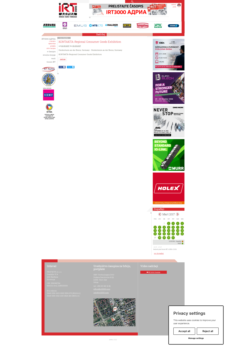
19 (182, 231)
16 (169, 231)
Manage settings (196, 338)
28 (160, 238)
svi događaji (159, 253)
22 (164, 234)
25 (178, 234)
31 (173, 238)
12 (182, 227)
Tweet (69, 67)
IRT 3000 (68, 11)
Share (61, 67)
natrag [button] (62, 59)
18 (178, 231)
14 (160, 231)
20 (155, 234)
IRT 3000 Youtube (154, 272)
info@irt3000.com (101, 292)
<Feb (160, 214)
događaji (65, 38)
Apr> (177, 214)
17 (173, 231)
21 (160, 234)
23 (169, 234)
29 (164, 238)
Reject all (207, 331)
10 (173, 227)
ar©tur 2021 (113, 340)
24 (173, 234)
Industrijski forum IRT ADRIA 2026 (165, 249)
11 (178, 227)
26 (182, 234)
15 (164, 231)
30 (169, 238)
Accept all (184, 331)
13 (155, 231)
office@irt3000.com (101, 289)
